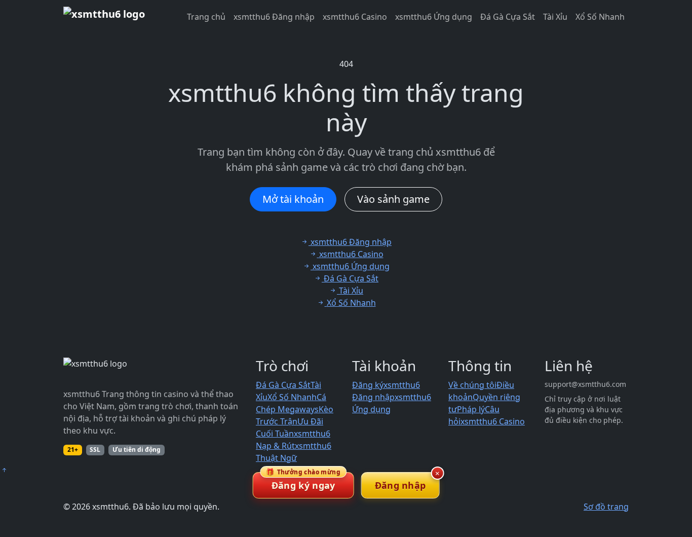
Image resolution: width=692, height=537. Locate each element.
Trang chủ (206, 16)
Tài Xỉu (555, 16)
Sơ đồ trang (606, 506)
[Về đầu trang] (4, 470)
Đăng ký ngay (303, 481)
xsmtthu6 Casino (355, 16)
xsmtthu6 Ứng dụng (433, 16)
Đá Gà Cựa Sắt (507, 16)
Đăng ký (367, 384)
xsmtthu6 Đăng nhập (274, 16)
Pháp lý (471, 409)
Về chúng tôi (472, 384)
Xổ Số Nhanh (600, 16)
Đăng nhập (400, 485)
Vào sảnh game (393, 199)
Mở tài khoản (293, 199)
